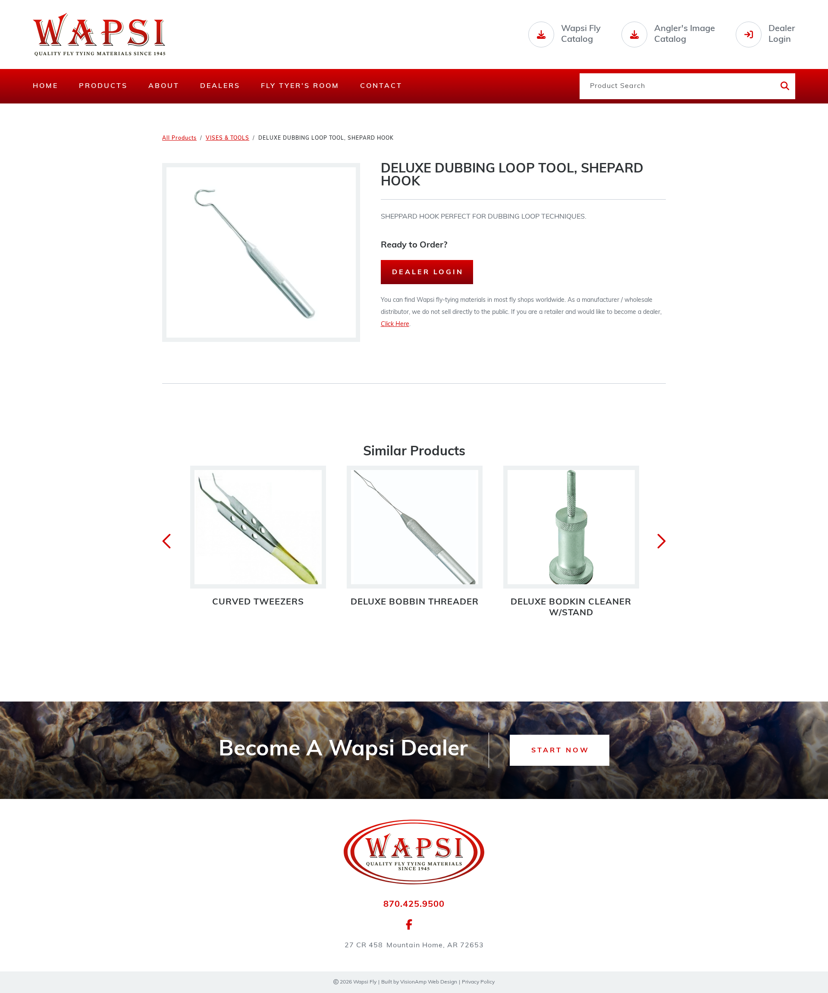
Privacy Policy (478, 982)
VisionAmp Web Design (428, 982)
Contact (381, 86)
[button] (559, 750)
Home (45, 86)
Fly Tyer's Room (300, 86)
